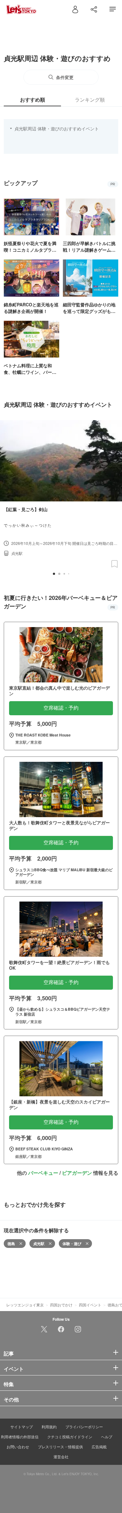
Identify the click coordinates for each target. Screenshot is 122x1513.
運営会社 (61, 1456)
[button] (54, 574)
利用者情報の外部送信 (19, 1436)
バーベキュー (43, 1172)
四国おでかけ (61, 1304)
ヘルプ (106, 1436)
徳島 (11, 1243)
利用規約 (49, 1426)
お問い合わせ (18, 1446)
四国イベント (90, 1304)
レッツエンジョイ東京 (25, 1304)
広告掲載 (99, 1446)
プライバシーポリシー (84, 1426)
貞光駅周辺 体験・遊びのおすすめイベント (56, 128)
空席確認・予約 (61, 708)
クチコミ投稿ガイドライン (69, 1436)
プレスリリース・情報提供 (60, 1446)
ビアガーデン (77, 1172)
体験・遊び (72, 1243)
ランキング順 (90, 99)
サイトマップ (21, 1426)
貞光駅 (38, 1243)
